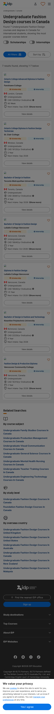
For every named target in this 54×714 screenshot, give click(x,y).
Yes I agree (27, 706)
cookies (13, 688)
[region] (27, 696)
